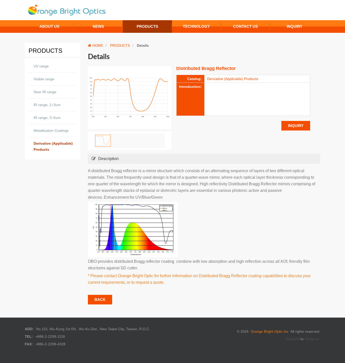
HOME (97, 45)
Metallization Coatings (51, 130)
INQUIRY (296, 125)
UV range (41, 66)
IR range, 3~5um (47, 118)
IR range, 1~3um (47, 105)
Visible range (44, 79)
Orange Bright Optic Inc (269, 331)
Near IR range (45, 92)
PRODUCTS (120, 45)
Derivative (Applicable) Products (53, 146)
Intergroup (312, 339)
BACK (100, 299)
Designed (292, 339)
